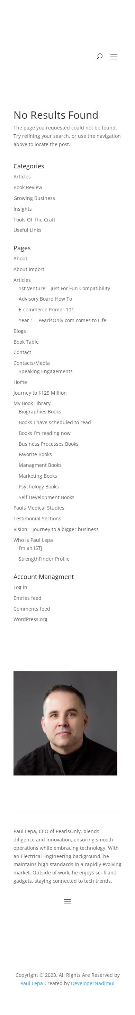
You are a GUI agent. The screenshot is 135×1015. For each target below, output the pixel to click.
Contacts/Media (32, 363)
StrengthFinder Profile (44, 558)
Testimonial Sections (37, 518)
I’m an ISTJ (30, 548)
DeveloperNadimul (93, 983)
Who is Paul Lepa (33, 540)
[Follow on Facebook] (65, 941)
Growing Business (34, 198)
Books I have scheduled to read (55, 422)
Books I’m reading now (45, 433)
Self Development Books (46, 497)
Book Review (28, 187)
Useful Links (28, 230)
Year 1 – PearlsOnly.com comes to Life (62, 320)
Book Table (26, 341)
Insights (23, 208)
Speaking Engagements (46, 371)
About (20, 258)
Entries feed (28, 598)
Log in (20, 587)
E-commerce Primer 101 (46, 309)
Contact (22, 352)
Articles (22, 176)
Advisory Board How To (45, 298)
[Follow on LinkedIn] (51, 941)
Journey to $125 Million (40, 392)
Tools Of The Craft (34, 219)
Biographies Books (40, 411)
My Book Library (32, 403)
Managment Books (40, 465)
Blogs (20, 331)
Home (20, 382)
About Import (29, 269)
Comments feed (32, 608)
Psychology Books (39, 486)
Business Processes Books (49, 444)
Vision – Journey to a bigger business (56, 529)
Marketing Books (38, 475)
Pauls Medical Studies (39, 507)
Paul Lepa (31, 983)
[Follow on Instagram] (80, 941)
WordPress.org (30, 619)
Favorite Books (35, 454)
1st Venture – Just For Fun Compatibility (64, 288)
